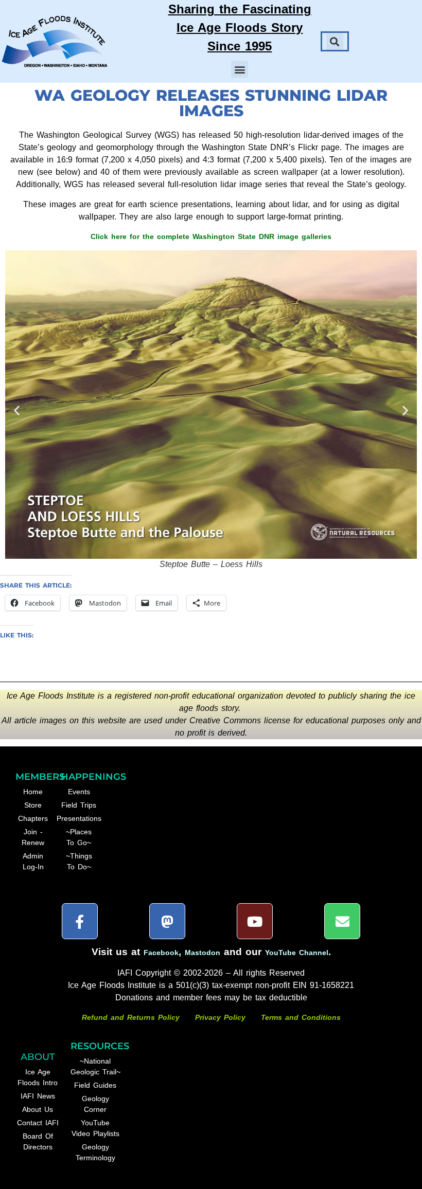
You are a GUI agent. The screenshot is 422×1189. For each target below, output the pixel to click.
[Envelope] (342, 921)
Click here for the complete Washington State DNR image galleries (211, 236)
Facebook (161, 952)
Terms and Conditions (301, 1017)
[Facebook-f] (80, 921)
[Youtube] (255, 921)
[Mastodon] (167, 921)
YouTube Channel (296, 952)
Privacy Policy (220, 1017)
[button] (239, 69)
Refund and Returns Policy (132, 1017)
